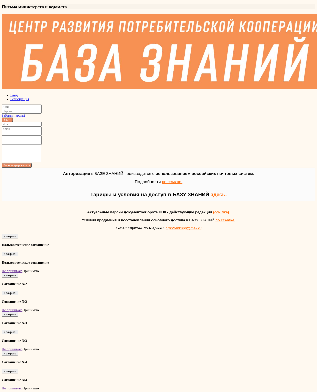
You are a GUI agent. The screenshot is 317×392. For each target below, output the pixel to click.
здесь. (219, 194)
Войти (7, 119)
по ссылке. (225, 220)
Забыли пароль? (13, 115)
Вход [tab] (14, 95)
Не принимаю (12, 271)
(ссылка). (221, 212)
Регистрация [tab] (19, 99)
